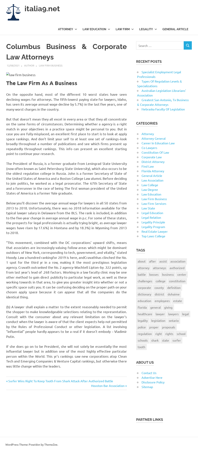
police (142, 327)
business (168, 274)
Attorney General (154, 138)
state (165, 340)
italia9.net (42, 8)
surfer (176, 340)
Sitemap (147, 387)
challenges (145, 281)
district (159, 294)
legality (143, 320)
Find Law (148, 166)
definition (174, 287)
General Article (175, 29)
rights (169, 334)
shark (155, 340)
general (155, 307)
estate (177, 301)
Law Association (152, 180)
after (152, 261)
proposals (168, 327)
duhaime (174, 294)
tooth (141, 347)
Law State (148, 208)
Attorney (65, 29)
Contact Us (149, 373)
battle (142, 274)
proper (154, 327)
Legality (146, 29)
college (161, 281)
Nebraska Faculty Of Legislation (163, 109)
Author (29, 65)
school (181, 334)
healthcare (145, 314)
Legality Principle (153, 222)
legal (185, 314)
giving (168, 307)
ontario (174, 320)
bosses (154, 274)
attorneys (159, 268)
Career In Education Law (158, 143)
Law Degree (150, 189)
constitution (177, 281)
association (177, 261)
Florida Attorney (153, 171)
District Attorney (153, 162)
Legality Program (153, 227)
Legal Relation (151, 217)
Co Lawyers (149, 148)
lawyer (160, 314)
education (144, 301)
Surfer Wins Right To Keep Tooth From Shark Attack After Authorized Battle (60, 381)
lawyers (173, 314)
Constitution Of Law (155, 152)
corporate (144, 287)
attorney (143, 268)
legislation (158, 320)
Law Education (94, 29)
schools (143, 340)
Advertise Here (152, 377)
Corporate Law (152, 157)
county (159, 287)
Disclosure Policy (153, 382)
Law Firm (123, 29)
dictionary (144, 294)
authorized (177, 268)
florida (142, 307)
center (181, 274)
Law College (150, 185)
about (142, 261)
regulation (145, 334)
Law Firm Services (154, 203)
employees (162, 301)
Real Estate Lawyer (155, 231)
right (158, 334)
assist (163, 261)
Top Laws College (153, 236)
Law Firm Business (50, 65)
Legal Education (152, 213)
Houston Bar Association (108, 385)
